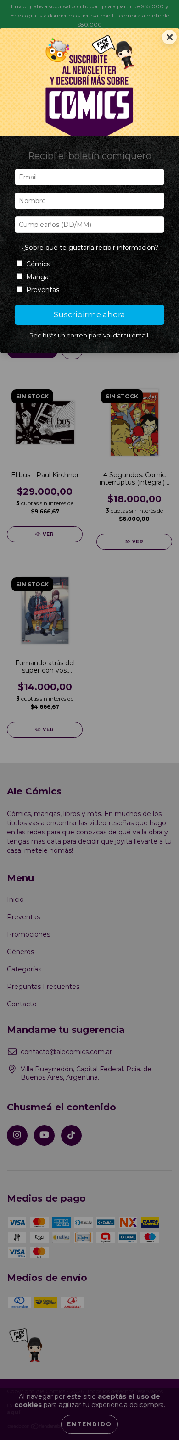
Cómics (38, 264)
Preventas (42, 290)
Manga (37, 277)
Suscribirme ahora (89, 314)
